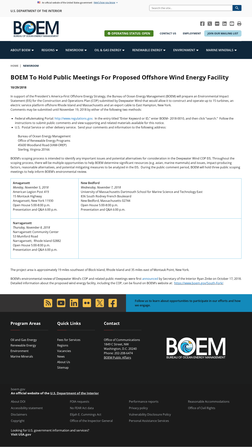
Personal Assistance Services (149, 421)
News (61, 356)
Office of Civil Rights (201, 408)
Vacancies (64, 351)
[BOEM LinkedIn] (224, 23)
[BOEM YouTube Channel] (232, 23)
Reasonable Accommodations (208, 402)
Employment (192, 33)
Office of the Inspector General (91, 421)
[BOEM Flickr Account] (217, 23)
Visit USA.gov (21, 434)
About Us (63, 362)
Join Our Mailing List (223, 33)
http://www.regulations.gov (73, 118)
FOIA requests (79, 402)
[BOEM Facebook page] (202, 23)
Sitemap (63, 368)
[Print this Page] (239, 23)
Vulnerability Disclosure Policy (150, 415)
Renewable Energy (23, 345)
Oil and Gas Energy (24, 340)
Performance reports (143, 402)
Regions (62, 345)
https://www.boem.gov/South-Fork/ (198, 283)
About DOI (18, 402)
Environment (20, 351)
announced (150, 279)
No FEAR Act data (82, 408)
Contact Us (168, 33)
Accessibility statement (27, 408)
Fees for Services (68, 340)
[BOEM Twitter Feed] (210, 23)
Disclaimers (19, 415)
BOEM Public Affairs (117, 358)
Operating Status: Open (130, 33)
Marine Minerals (22, 356)
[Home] (36, 29)
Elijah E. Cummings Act (85, 415)
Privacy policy (138, 408)
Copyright (18, 421)
